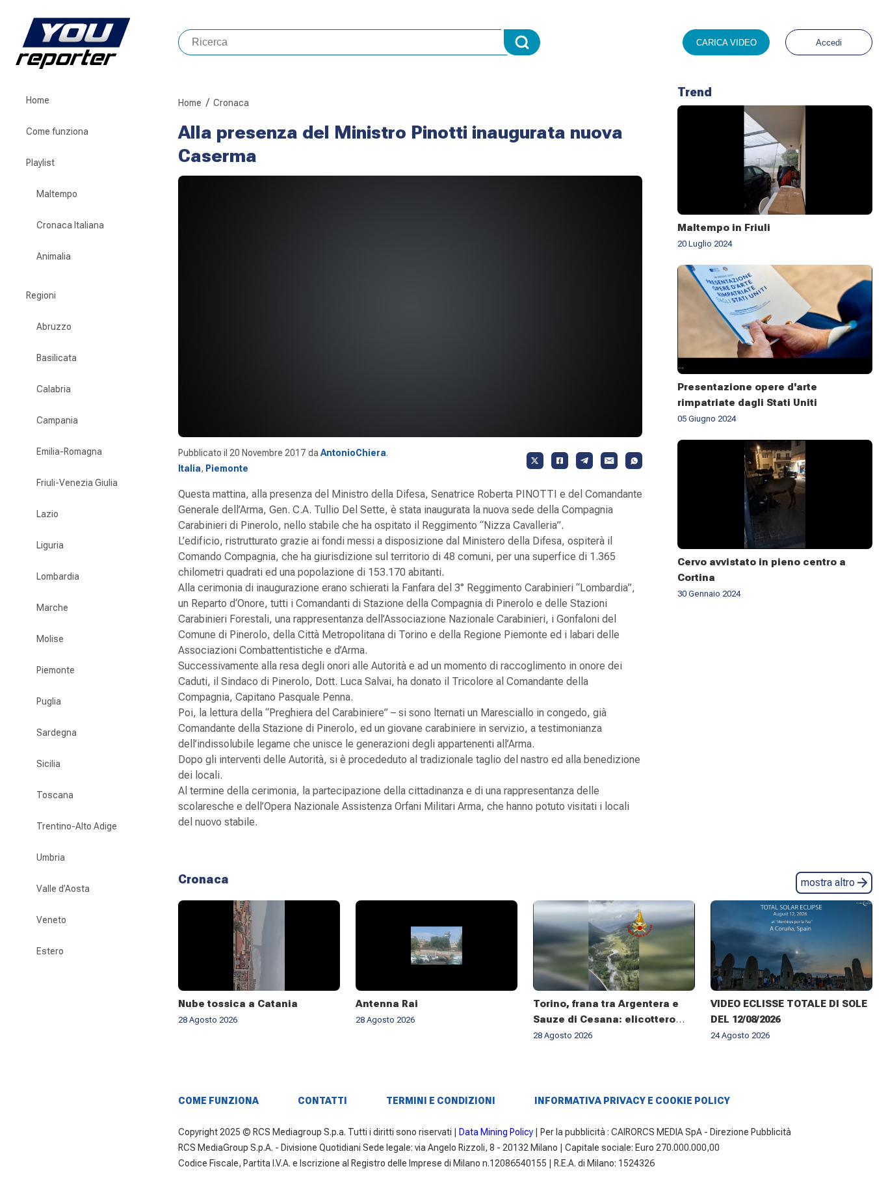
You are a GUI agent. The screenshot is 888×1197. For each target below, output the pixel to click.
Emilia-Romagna (69, 451)
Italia (189, 468)
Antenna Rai (387, 1004)
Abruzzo (54, 326)
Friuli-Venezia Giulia (77, 482)
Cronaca (231, 103)
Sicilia (48, 764)
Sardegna (56, 732)
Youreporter (97, 42)
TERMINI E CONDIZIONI (440, 1101)
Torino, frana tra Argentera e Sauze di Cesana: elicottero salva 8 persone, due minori (606, 1019)
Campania (57, 420)
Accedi (829, 42)
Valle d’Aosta (63, 888)
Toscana (54, 795)
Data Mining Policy (496, 1132)
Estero (50, 951)
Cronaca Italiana (70, 225)
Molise (50, 639)
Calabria (53, 389)
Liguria (50, 545)
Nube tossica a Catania (238, 1004)
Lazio (47, 514)
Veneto (51, 920)
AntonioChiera (353, 453)
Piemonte (55, 670)
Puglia (48, 701)
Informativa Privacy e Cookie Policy (632, 1101)
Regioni (41, 295)
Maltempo (56, 194)
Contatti (322, 1101)
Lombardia (57, 576)
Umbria (50, 857)
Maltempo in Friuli (723, 228)
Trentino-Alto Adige (76, 826)
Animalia (53, 256)
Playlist (40, 162)
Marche (52, 607)
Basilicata (56, 358)
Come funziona (57, 131)
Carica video (726, 42)
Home (37, 100)
